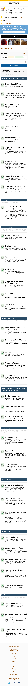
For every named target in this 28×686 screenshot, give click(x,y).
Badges (14, 656)
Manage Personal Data (14, 679)
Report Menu (23, 53)
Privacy (14, 671)
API (14, 666)
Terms (14, 669)
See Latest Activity (6, 48)
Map (21, 17)
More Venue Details (14, 36)
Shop (14, 658)
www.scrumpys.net (7, 23)
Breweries (14, 653)
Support (14, 661)
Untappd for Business (14, 646)
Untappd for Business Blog (14, 649)
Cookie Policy (14, 674)
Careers (14, 664)
